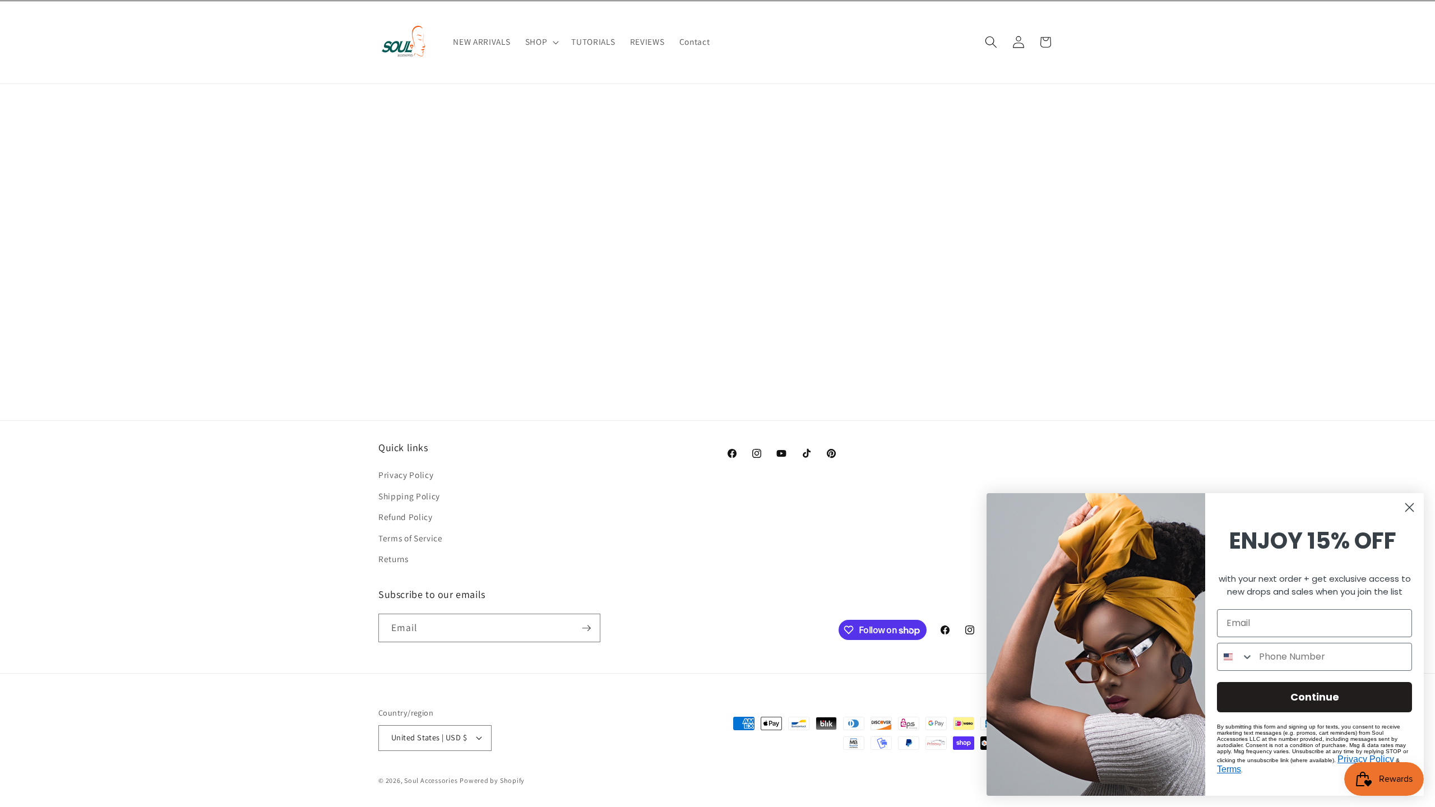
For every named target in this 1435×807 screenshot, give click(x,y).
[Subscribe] (586, 628)
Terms (1229, 769)
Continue (1314, 697)
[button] (541, 42)
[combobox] (1235, 656)
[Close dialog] (1409, 507)
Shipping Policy (409, 496)
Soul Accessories (430, 780)
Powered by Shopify (492, 780)
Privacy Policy (405, 474)
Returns (393, 558)
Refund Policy (405, 516)
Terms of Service (410, 538)
